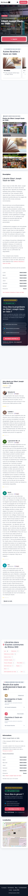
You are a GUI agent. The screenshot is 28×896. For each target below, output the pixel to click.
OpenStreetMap (18, 846)
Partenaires (11, 887)
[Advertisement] (14, 97)
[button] (14, 833)
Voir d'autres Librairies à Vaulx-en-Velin (13, 292)
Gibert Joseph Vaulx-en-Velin (13, 775)
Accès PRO (16, 890)
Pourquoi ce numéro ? (8, 750)
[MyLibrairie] (7, 2)
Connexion (23, 2)
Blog (16, 887)
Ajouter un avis (8, 601)
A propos (4, 887)
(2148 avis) (12, 26)
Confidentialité (23, 887)
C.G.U (10, 890)
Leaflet (12, 846)
